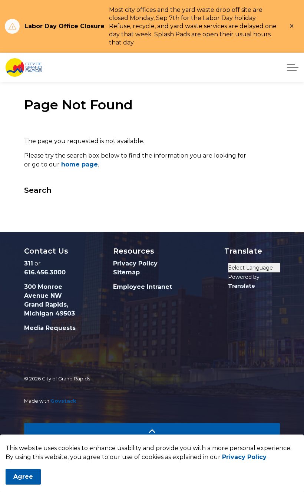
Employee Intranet (142, 286)
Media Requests (50, 327)
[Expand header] (293, 67)
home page (79, 164)
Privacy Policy (244, 456)
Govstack (63, 401)
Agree (23, 476)
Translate (241, 286)
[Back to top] (152, 431)
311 (28, 263)
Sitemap (126, 272)
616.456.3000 (45, 272)
